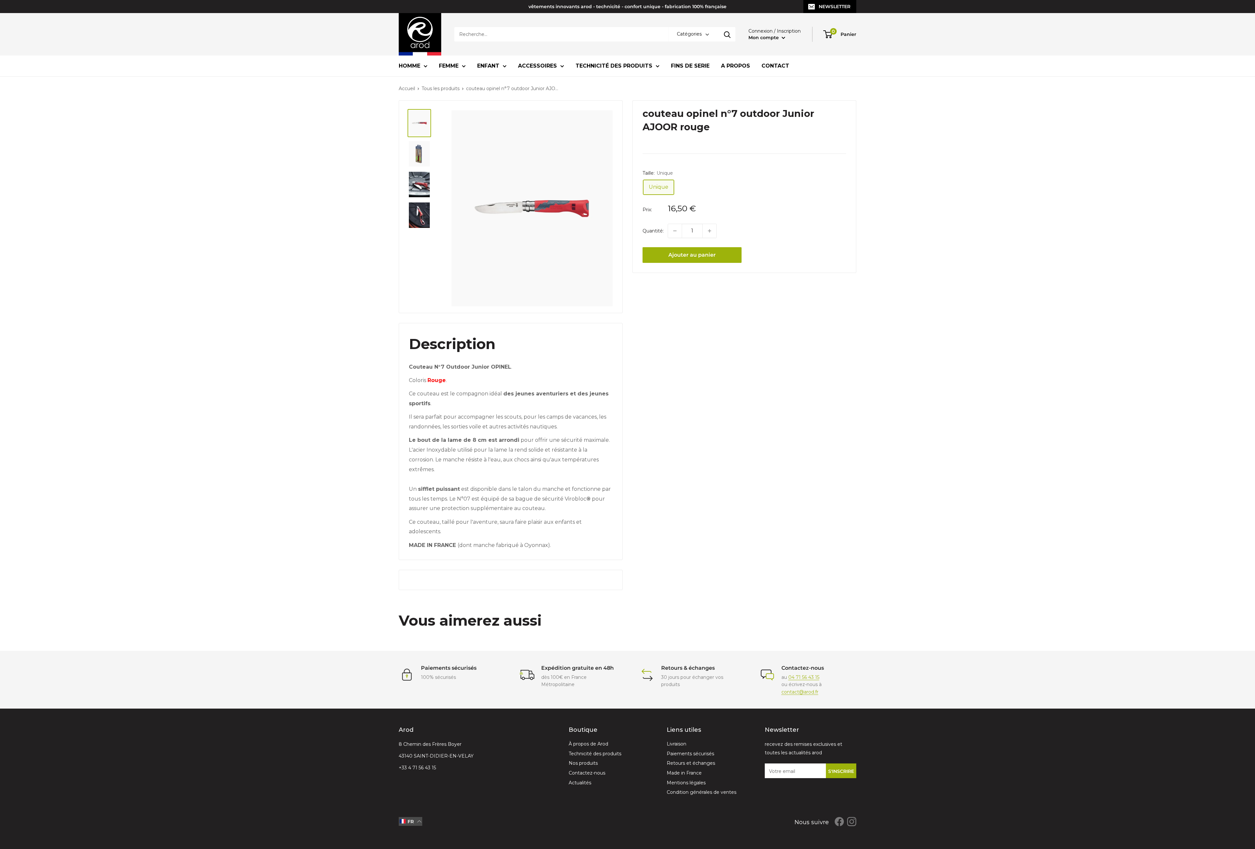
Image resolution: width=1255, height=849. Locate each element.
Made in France (684, 773)
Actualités (580, 783)
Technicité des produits (614, 66)
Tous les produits (441, 88)
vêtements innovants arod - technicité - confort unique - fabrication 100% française (627, 6)
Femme (449, 66)
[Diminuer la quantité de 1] (675, 231)
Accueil (407, 88)
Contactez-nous (587, 773)
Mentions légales (686, 783)
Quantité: (653, 231)
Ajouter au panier (692, 255)
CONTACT (775, 66)
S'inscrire (841, 771)
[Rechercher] (727, 34)
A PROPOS (735, 66)
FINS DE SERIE (690, 66)
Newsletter (834, 6)
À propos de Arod (588, 744)
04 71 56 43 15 (803, 677)
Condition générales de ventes (701, 792)
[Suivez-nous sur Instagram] (851, 821)
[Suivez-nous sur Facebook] (839, 821)
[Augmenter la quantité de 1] (709, 231)
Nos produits (583, 763)
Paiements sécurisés (690, 754)
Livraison (676, 744)
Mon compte (764, 37)
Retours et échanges (691, 763)
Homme (409, 66)
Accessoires (537, 66)
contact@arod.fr (799, 692)
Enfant (488, 66)
